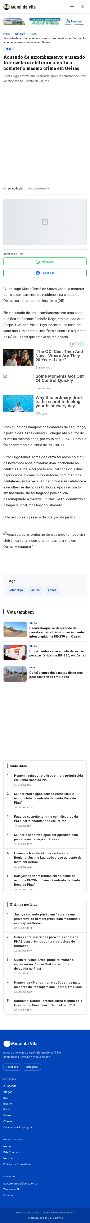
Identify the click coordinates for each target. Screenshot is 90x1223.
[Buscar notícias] (83, 6)
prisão (52, 590)
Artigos (7, 1091)
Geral (33, 33)
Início (6, 33)
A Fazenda (9, 1085)
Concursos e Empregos (17, 1127)
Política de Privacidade (17, 1164)
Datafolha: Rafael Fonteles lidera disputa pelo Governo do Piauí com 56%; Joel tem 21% (48, 1003)
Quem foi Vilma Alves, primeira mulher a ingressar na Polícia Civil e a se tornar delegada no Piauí (44, 964)
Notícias (20, 33)
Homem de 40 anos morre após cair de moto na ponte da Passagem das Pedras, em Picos (48, 985)
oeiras (35, 590)
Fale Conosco (11, 1152)
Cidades (8, 1195)
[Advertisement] (45, 133)
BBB (5, 1097)
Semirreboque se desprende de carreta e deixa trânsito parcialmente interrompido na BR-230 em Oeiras (56, 632)
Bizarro (7, 1103)
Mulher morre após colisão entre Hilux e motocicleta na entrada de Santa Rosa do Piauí (45, 798)
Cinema (7, 1121)
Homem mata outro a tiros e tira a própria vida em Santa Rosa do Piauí (48, 778)
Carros (7, 1115)
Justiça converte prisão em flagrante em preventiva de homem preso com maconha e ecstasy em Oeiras (47, 919)
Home (7, 1146)
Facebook (12, 1067)
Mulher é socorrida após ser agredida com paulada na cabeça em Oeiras (46, 837)
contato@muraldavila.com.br (20, 1183)
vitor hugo (16, 590)
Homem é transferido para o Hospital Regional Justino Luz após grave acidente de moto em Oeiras (48, 857)
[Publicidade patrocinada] (45, 21)
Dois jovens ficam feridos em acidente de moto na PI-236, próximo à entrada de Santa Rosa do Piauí (47, 880)
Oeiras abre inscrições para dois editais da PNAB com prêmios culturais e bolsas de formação (46, 941)
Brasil (6, 1109)
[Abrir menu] (72, 6)
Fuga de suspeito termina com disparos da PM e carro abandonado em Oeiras (46, 819)
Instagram (32, 1067)
